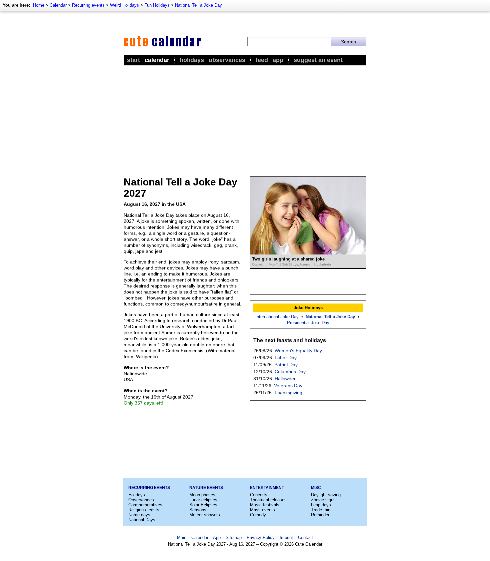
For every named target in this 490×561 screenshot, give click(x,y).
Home (38, 5)
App (278, 60)
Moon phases (202, 494)
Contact (305, 537)
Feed (262, 60)
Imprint (286, 537)
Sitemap (234, 537)
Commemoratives (145, 504)
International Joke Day (277, 316)
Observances (227, 60)
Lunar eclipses (203, 499)
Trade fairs (321, 509)
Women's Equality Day (298, 350)
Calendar (58, 5)
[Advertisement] (245, 117)
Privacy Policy (261, 537)
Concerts (258, 494)
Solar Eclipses (203, 504)
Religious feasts (143, 509)
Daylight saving (326, 494)
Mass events (262, 509)
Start (133, 60)
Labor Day (286, 357)
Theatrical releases (268, 499)
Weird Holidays (124, 5)
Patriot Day (286, 364)
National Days (141, 519)
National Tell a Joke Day (198, 5)
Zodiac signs (323, 499)
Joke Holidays (308, 307)
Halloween (286, 378)
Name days (139, 514)
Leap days (321, 504)
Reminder (320, 514)
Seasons (197, 509)
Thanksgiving (288, 392)
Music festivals (264, 504)
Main (181, 537)
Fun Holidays (157, 5)
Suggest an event (318, 60)
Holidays (192, 60)
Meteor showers (204, 514)
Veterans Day (288, 385)
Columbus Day (290, 371)
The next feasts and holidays (289, 340)
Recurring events (88, 5)
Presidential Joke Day (308, 322)
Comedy (258, 514)
